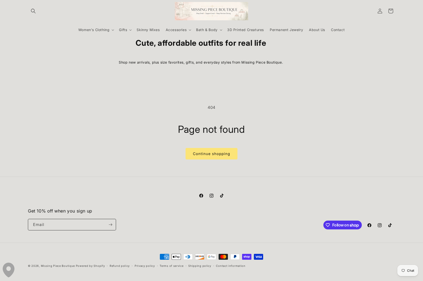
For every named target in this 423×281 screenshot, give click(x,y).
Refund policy (120, 266)
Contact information (230, 266)
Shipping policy (199, 266)
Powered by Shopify (90, 266)
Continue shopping (211, 153)
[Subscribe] (110, 224)
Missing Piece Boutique (58, 266)
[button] (33, 11)
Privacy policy (145, 266)
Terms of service (171, 266)
